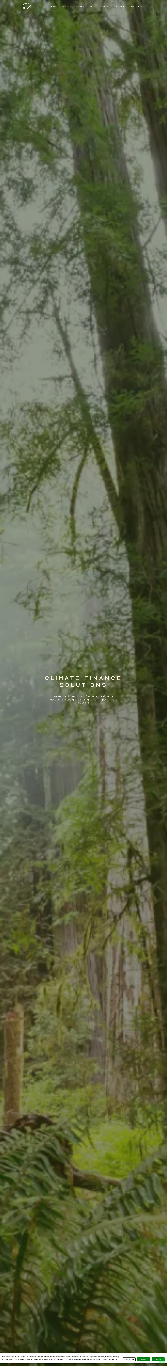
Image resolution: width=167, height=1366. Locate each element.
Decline (143, 1359)
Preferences (129, 1359)
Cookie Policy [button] (60, 1359)
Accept (158, 1359)
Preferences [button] (113, 1359)
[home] (28, 6)
